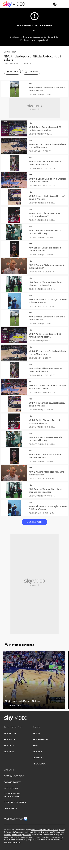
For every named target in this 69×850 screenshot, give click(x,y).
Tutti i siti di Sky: (13, 727)
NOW (35, 745)
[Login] (55, 4)
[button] (12, 72)
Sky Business (41, 739)
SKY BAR (37, 751)
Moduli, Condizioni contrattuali (44, 829)
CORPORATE (10, 808)
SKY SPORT (10, 733)
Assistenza (17, 835)
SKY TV (36, 733)
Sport (7, 52)
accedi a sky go (13, 819)
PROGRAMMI (39, 764)
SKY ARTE (9, 751)
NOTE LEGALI (11, 788)
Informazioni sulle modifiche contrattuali (30, 832)
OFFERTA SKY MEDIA (15, 802)
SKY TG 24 (9, 739)
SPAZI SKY (38, 757)
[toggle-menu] (63, 4)
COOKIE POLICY (12, 782)
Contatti (27, 835)
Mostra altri (34, 522)
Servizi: (36, 727)
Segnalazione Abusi (12, 842)
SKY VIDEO (10, 745)
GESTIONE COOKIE (14, 776)
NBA (14, 52)
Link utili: (9, 770)
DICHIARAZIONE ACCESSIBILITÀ (12, 794)
